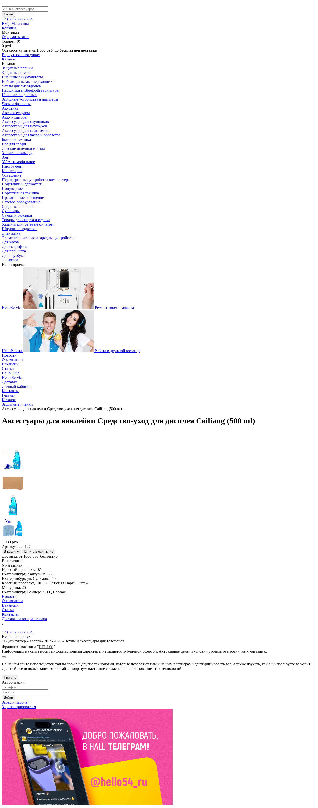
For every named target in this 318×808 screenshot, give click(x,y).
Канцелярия (12, 171)
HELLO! (46, 647)
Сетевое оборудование (21, 202)
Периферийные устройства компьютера (36, 180)
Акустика (10, 108)
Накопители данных (19, 95)
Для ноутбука (13, 255)
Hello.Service (12, 377)
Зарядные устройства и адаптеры (30, 99)
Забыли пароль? (15, 702)
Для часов (10, 242)
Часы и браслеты (16, 104)
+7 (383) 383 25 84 (17, 632)
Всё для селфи (14, 144)
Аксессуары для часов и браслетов (31, 135)
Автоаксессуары (16, 113)
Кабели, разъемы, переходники (28, 81)
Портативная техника (20, 193)
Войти (8, 697)
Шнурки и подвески (19, 229)
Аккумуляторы (14, 117)
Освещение (11, 175)
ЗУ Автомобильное (18, 162)
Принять (10, 677)
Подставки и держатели (22, 184)
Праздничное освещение (23, 197)
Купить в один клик (38, 551)
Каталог (9, 59)
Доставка (10, 382)
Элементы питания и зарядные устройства (38, 238)
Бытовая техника (16, 139)
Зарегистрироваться (19, 707)
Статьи (8, 368)
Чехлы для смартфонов (21, 86)
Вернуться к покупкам (21, 55)
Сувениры (11, 211)
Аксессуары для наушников (25, 122)
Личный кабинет (16, 386)
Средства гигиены (17, 206)
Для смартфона (15, 246)
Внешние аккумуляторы (22, 77)
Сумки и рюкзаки (17, 215)
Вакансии (10, 364)
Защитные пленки (17, 68)
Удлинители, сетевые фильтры (28, 224)
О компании (12, 360)
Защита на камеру (17, 153)
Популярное (12, 188)
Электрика (11, 233)
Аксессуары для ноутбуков (24, 126)
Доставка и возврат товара (24, 619)
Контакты (10, 391)
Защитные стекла (16, 72)
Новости (9, 355)
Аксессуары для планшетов (25, 130)
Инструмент (12, 166)
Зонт (6, 157)
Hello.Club (10, 373)
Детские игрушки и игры (23, 148)
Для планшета (14, 251)
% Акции (10, 260)
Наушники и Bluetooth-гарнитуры (30, 90)
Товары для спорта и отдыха (26, 220)
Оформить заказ (15, 37)
